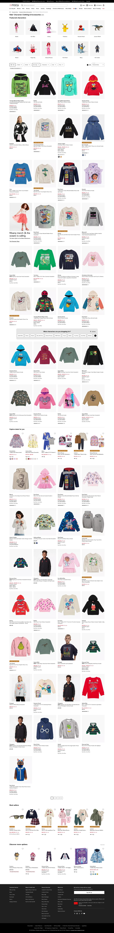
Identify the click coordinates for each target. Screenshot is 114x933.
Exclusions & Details (82, 905)
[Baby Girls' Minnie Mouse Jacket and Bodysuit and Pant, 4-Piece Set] (65, 817)
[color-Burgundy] (31, 459)
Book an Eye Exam (45, 913)
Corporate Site (60, 894)
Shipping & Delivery (13, 901)
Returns (11, 899)
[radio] (59, 157)
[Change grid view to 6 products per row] (90, 64)
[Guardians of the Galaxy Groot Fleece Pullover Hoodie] (21, 479)
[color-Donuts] (33, 459)
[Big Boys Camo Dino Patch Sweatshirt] (21, 259)
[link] (21, 106)
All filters (94, 331)
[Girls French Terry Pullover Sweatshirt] (45, 605)
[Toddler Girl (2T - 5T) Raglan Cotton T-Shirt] (65, 856)
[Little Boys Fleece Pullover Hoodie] (69, 128)
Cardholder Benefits (29, 892)
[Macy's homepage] (10, 12)
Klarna (11, 892)
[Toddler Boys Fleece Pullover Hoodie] (93, 85)
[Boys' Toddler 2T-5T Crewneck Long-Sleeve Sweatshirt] (93, 687)
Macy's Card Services (30, 899)
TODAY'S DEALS (26, 1)
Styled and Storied (61, 911)
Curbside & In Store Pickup (47, 889)
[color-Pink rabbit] (17, 459)
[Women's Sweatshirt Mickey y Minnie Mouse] (21, 128)
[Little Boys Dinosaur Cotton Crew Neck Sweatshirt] (45, 522)
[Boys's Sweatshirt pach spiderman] (69, 646)
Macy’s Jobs (60, 901)
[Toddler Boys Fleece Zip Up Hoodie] (93, 301)
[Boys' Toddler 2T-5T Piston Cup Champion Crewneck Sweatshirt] (21, 173)
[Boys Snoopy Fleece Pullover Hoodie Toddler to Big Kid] (93, 605)
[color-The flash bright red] (61, 157)
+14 (37, 458)
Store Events (44, 908)
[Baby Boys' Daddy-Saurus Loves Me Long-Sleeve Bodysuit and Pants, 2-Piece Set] (81, 817)
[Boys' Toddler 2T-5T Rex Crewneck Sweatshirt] (45, 259)
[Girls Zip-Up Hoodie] (45, 85)
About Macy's (60, 889)
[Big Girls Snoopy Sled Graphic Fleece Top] (21, 301)
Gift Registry (44, 918)
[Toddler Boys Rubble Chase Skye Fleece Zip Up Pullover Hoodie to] (21, 770)
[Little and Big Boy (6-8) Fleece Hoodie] (93, 646)
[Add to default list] (22, 433)
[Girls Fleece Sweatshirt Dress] (69, 562)
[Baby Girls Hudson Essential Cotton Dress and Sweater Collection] (33, 441)
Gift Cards (27, 894)
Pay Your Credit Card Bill (30, 901)
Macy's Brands (44, 899)
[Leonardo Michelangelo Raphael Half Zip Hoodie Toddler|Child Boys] (21, 85)
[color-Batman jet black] (59, 157)
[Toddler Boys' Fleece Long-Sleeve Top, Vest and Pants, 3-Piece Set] (81, 441)
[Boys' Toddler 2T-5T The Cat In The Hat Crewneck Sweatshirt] (69, 605)
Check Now (89, 905)
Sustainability (60, 908)
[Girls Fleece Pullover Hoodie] (93, 173)
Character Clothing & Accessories (25, 12)
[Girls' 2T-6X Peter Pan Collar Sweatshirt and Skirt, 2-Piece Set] (33, 817)
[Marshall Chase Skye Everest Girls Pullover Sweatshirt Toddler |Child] (93, 479)
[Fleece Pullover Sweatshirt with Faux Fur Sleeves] (93, 259)
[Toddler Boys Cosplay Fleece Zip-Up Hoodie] (45, 301)
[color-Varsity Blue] (83, 155)
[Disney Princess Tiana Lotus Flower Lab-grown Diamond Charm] (17, 856)
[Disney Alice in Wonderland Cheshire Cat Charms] (33, 856)
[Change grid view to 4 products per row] (87, 65)
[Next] (30, 85)
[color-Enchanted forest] (35, 459)
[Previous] (11, 85)
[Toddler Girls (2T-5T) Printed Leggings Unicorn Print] (49, 856)
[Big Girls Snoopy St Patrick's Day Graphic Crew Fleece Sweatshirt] (93, 562)
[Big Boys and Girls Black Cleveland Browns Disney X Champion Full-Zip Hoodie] (69, 687)
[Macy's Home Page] (14, 5)
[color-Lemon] (26, 459)
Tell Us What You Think (46, 915)
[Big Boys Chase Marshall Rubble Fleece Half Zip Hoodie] (69, 479)
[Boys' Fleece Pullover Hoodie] (69, 85)
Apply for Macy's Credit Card (31, 889)
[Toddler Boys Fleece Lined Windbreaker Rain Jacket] (97, 856)
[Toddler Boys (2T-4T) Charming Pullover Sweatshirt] (45, 687)
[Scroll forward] (95, 336)
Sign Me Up (89, 892)
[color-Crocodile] (93, 874)
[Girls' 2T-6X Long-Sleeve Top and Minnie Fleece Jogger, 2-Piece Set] (49, 817)
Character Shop (15, 12)
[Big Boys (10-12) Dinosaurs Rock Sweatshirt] (21, 398)
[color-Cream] (12, 459)
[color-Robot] (91, 874)
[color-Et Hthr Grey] (85, 155)
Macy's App (44, 894)
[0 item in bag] (103, 5)
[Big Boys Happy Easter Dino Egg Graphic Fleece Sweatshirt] (69, 728)
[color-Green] (34, 543)
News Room (60, 904)
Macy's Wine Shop (45, 901)
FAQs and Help (12, 889)
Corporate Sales (61, 892)
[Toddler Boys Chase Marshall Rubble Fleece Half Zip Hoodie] (69, 173)
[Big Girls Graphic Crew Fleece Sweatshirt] (45, 128)
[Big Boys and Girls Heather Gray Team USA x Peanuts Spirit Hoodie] (93, 522)
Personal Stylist (44, 904)
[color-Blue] (37, 543)
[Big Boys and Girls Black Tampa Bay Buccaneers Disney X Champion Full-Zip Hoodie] (45, 562)
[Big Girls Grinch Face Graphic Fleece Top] (21, 646)
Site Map (59, 906)
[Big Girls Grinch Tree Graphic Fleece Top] (45, 173)
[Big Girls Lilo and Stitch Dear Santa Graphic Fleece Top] (69, 216)
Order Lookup (12, 894)
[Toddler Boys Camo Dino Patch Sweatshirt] (45, 646)
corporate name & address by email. (77, 930)
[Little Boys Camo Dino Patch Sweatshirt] (69, 355)
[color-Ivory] (10, 459)
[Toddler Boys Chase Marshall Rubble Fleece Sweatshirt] (45, 216)
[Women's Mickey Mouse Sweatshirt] (21, 687)
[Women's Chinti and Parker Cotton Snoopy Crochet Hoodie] (21, 522)
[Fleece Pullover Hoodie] (69, 301)
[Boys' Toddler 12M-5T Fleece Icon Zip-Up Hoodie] (93, 128)
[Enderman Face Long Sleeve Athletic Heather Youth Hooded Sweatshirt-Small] (93, 216)
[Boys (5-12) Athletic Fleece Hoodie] (69, 522)
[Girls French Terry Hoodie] (45, 355)
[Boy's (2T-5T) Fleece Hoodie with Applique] (93, 728)
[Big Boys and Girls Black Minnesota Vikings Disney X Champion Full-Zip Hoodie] (21, 728)
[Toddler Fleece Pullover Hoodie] (21, 355)
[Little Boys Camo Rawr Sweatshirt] (93, 398)
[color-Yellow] (97, 874)
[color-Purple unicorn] (15, 459)
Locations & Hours (45, 892)
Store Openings (45, 911)
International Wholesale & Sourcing (64, 899)
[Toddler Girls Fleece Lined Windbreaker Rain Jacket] (17, 441)
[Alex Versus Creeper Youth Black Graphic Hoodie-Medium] (93, 355)
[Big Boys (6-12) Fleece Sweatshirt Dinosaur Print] (21, 562)
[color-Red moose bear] (29, 459)
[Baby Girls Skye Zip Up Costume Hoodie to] (45, 479)
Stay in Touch (44, 906)
